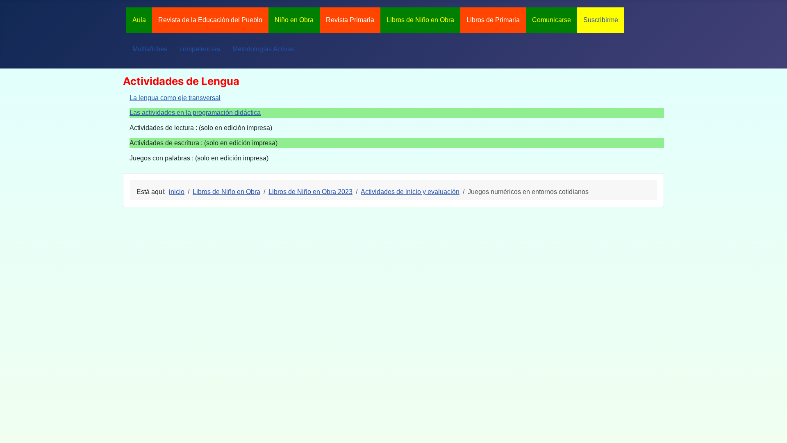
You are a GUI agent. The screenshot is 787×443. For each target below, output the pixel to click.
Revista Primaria (350, 19)
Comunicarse (551, 19)
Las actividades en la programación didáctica (195, 112)
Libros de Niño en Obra (420, 19)
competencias (200, 49)
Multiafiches (149, 49)
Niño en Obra (294, 19)
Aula (139, 19)
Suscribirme (600, 19)
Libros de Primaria (493, 19)
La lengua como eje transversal (175, 97)
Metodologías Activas (263, 49)
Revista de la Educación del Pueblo (210, 19)
